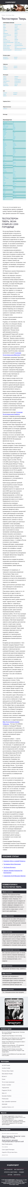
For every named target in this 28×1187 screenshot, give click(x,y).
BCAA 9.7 (4, 1076)
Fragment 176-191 (6, 1090)
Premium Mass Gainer (8, 1071)
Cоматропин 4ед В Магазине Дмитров (15, 876)
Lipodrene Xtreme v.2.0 (8, 1107)
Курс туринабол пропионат (9, 1101)
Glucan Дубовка (5, 1146)
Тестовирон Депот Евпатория (12, 864)
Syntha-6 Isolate (6, 1068)
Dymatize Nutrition (6, 1096)
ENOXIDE (4, 1104)
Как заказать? (19, 1169)
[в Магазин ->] (14, 1024)
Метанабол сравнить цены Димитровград (10, 1133)
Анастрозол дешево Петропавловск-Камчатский (13, 1140)
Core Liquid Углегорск (8, 1149)
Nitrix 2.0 (4, 1093)
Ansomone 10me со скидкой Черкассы (14, 861)
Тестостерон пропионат (8, 1082)
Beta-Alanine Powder (7, 1073)
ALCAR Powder (6, 1065)
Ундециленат (5, 1087)
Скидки (21, 1172)
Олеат (3, 1079)
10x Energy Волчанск (10, 867)
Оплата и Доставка (10, 1172)
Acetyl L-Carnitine (6, 1084)
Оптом (10, 1174)
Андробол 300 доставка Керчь (9, 1152)
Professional (5, 1098)
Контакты (17, 1174)
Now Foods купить (7, 1144)
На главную (8, 1169)
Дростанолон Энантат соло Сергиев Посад (13, 1137)
